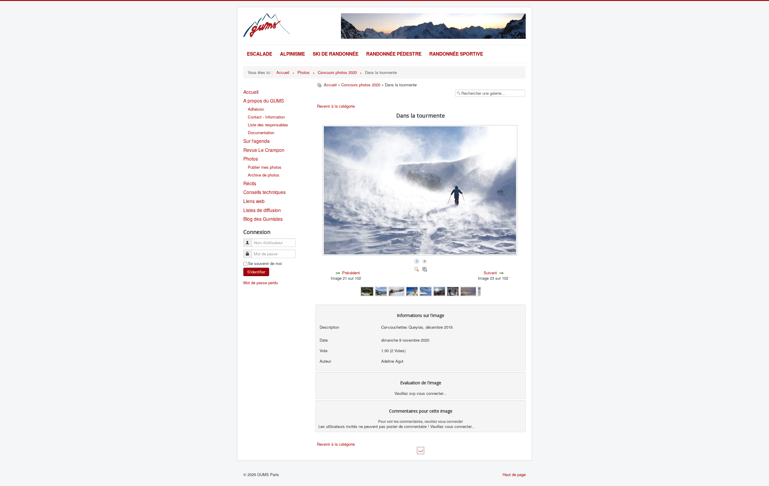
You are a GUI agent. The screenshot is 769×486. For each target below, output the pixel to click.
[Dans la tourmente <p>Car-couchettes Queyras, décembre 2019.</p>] (420, 254)
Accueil (250, 91)
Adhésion (256, 109)
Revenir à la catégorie (336, 106)
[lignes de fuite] (425, 291)
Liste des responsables (268, 125)
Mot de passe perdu (260, 282)
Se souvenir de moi (265, 263)
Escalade (259, 53)
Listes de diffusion (262, 210)
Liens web (254, 201)
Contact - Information (266, 117)
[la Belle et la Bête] (453, 291)
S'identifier (256, 272)
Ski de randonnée (335, 53)
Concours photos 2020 (360, 85)
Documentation (261, 132)
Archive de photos (263, 175)
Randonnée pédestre (393, 53)
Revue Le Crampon (263, 149)
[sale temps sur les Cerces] (468, 291)
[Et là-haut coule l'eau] (366, 291)
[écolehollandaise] (396, 291)
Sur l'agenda (256, 140)
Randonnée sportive (456, 53)
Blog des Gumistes (263, 218)
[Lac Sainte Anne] (381, 291)
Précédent (351, 272)
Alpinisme (292, 53)
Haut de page (514, 474)
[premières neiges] (412, 291)
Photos (250, 158)
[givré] (439, 291)
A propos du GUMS (263, 100)
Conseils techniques (264, 192)
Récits (249, 183)
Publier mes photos (264, 167)
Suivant (490, 272)
